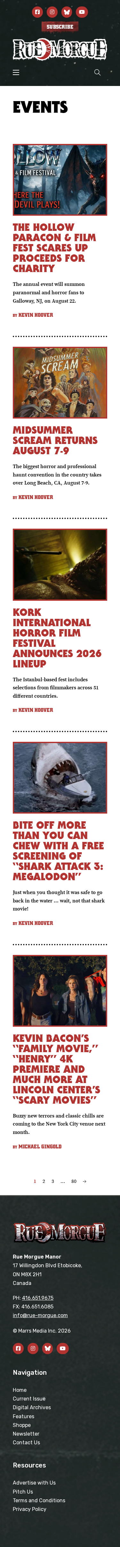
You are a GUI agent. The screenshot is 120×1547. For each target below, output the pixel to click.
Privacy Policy (29, 1509)
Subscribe (60, 27)
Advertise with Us (34, 1483)
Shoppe (22, 1425)
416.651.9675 (37, 1298)
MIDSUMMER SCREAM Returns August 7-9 (55, 440)
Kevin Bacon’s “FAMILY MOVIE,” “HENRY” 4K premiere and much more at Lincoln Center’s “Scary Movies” (56, 1069)
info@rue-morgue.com (40, 1315)
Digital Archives (32, 1407)
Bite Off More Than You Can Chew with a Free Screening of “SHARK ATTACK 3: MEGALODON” (58, 851)
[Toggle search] (97, 72)
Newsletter (26, 1434)
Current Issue (29, 1399)
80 (73, 1180)
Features (23, 1416)
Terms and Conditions (39, 1500)
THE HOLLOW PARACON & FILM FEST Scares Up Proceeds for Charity (54, 248)
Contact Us (26, 1442)
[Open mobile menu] (16, 72)
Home (20, 1390)
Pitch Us (23, 1492)
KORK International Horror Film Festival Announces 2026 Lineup (57, 638)
